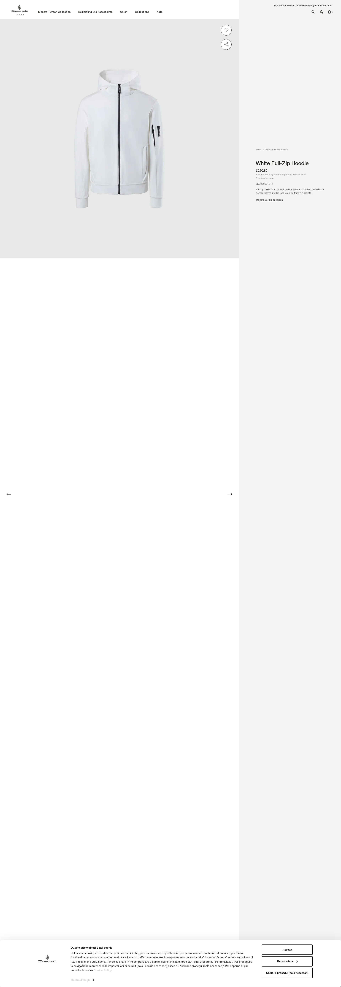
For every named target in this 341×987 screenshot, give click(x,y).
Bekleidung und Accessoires (95, 12)
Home (258, 150)
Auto (160, 12)
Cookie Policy (103, 970)
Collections (142, 12)
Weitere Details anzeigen (269, 200)
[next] (230, 494)
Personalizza (285, 961)
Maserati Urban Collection (54, 12)
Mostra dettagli (80, 979)
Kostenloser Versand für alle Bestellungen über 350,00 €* (303, 5)
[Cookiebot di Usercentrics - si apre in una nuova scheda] (47, 980)
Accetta (287, 949)
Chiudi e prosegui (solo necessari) (287, 972)
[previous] (9, 494)
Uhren (123, 12)
